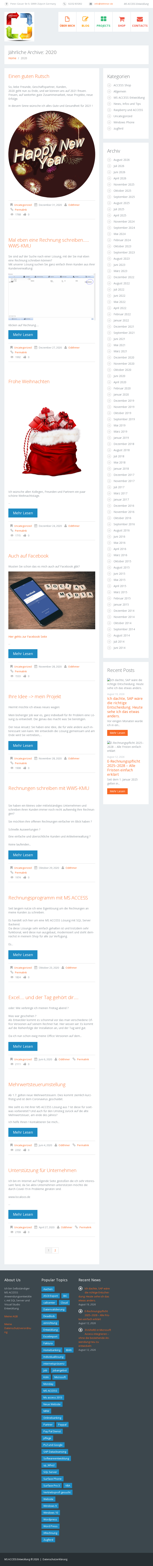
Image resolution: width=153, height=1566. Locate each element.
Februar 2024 (122, 240)
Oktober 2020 (122, 370)
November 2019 (124, 407)
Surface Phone (52, 1479)
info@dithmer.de (103, 3)
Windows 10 (50, 1512)
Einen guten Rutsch (28, 76)
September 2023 (124, 252)
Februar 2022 (122, 314)
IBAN (69, 1350)
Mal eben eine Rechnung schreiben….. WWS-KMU (48, 243)
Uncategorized (23, 205)
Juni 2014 (119, 648)
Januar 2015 (121, 604)
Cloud (64, 1302)
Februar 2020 (122, 388)
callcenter (49, 1302)
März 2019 (120, 431)
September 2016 (124, 524)
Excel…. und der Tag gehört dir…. (43, 997)
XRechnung (50, 1533)
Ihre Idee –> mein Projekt (34, 696)
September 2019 (124, 419)
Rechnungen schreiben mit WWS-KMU (48, 788)
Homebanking (51, 1350)
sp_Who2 (49, 1465)
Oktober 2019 (122, 413)
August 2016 (122, 530)
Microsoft (60, 1377)
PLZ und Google (53, 1445)
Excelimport (50, 1336)
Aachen (48, 1289)
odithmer (74, 205)
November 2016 (124, 512)
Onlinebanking (52, 1418)
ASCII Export (50, 1296)
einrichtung (50, 1323)
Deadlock (49, 1316)
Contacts (140, 25)
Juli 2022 (119, 289)
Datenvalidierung (53, 1309)
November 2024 (124, 221)
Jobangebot (60, 1370)
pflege (47, 1438)
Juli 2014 (119, 641)
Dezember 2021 (124, 326)
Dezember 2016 (124, 506)
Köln (46, 1377)
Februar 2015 (122, 598)
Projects (103, 25)
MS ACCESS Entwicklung (129, 97)
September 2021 (124, 333)
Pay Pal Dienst (52, 1431)
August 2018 (122, 450)
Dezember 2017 (124, 475)
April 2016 (120, 549)
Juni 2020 (119, 376)
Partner (48, 1424)
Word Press (50, 1526)
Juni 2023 (119, 265)
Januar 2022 (121, 320)
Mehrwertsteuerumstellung (37, 1084)
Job (45, 1370)
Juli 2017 (119, 487)
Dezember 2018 (124, 444)
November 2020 (124, 363)
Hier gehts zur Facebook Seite (27, 636)
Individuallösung (53, 1357)
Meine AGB (11, 1316)
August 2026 (122, 160)
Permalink (21, 209)
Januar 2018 (121, 468)
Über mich (67, 25)
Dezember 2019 (124, 401)
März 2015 (120, 592)
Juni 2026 (119, 172)
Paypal (62, 1424)
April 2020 (120, 382)
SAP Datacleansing (54, 1451)
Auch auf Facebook (28, 555)
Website (48, 1499)
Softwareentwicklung (56, 1458)
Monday (48, 1384)
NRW (46, 1411)
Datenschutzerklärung (55, 1559)
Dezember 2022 (124, 277)
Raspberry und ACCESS (128, 110)
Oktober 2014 (122, 623)
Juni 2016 (119, 536)
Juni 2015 (119, 573)
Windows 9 (50, 1506)
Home (12, 58)
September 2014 (124, 629)
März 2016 (120, 555)
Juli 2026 (119, 166)
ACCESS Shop (122, 85)
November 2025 (124, 184)
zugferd (118, 128)
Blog (85, 25)
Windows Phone (124, 122)
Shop (122, 25)
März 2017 (120, 493)
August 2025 (122, 203)
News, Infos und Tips (127, 104)
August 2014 (122, 635)
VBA (67, 1485)
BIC (65, 1296)
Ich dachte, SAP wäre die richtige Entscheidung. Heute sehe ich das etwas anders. (125, 707)
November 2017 (124, 481)
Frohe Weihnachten (29, 381)
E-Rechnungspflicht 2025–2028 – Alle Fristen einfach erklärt (123, 768)
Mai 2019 (120, 425)
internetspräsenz (54, 1363)
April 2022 (120, 308)
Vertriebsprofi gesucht (57, 1492)
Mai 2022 (120, 302)
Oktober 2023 (122, 246)
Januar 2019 (121, 438)
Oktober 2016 (122, 518)
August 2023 (122, 258)
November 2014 (124, 617)
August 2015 (122, 567)
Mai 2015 (120, 580)
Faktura (48, 1343)
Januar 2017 (121, 499)
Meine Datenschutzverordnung (17, 1328)
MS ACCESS (50, 1390)
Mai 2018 (120, 462)
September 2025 (124, 197)
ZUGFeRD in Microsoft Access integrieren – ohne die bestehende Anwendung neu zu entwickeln (94, 1338)
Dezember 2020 (124, 357)
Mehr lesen (23, 334)
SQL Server (50, 1472)
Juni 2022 (119, 295)
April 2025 (120, 215)
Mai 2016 (120, 543)
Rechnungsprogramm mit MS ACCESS (48, 897)
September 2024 (124, 228)
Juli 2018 (119, 456)
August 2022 (122, 283)
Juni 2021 (119, 339)
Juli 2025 (119, 209)
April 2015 (120, 586)
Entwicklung (50, 1329)
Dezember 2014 (124, 611)
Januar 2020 (121, 394)
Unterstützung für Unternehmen (42, 1170)
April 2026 (120, 178)
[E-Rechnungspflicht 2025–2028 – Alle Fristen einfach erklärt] (126, 747)
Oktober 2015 (122, 561)
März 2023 (120, 271)
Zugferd (48, 1539)
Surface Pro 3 (51, 1485)
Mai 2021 (120, 345)
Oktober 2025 (122, 190)
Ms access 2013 (52, 1397)
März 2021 (120, 351)
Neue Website (52, 1404)
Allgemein (120, 91)
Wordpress (50, 1519)
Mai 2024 (120, 234)
